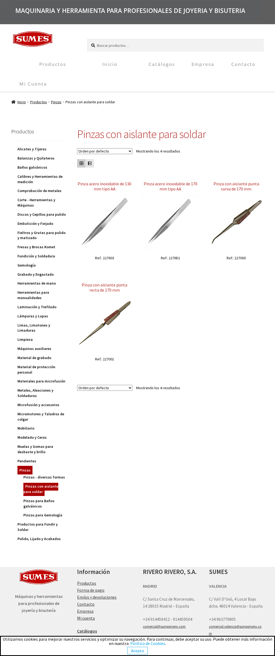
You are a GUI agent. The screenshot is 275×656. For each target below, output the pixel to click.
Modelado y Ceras (32, 437)
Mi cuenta (33, 84)
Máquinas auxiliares (34, 348)
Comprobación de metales (39, 190)
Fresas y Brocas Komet (36, 246)
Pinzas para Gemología (42, 515)
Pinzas (56, 102)
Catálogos (162, 64)
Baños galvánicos (32, 167)
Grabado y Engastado (35, 274)
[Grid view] (81, 163)
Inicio (109, 64)
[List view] (89, 163)
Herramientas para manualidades (33, 295)
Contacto (243, 64)
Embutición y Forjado (35, 223)
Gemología (26, 265)
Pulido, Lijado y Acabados (39, 538)
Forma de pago (90, 590)
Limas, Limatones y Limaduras (33, 328)
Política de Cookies (147, 643)
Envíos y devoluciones (97, 597)
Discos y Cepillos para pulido (41, 214)
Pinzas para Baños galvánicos (39, 503)
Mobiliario (25, 428)
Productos (52, 64)
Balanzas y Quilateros (36, 158)
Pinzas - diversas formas (44, 477)
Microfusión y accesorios (38, 404)
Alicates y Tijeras (31, 149)
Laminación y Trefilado (36, 306)
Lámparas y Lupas (32, 316)
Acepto (137, 650)
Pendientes (26, 461)
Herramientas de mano (36, 283)
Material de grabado (34, 357)
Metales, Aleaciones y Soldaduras (35, 393)
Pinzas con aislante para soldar (40, 489)
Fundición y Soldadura (36, 256)
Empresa (202, 64)
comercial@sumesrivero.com (164, 626)
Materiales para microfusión (41, 381)
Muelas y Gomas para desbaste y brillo (35, 449)
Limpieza (25, 339)
